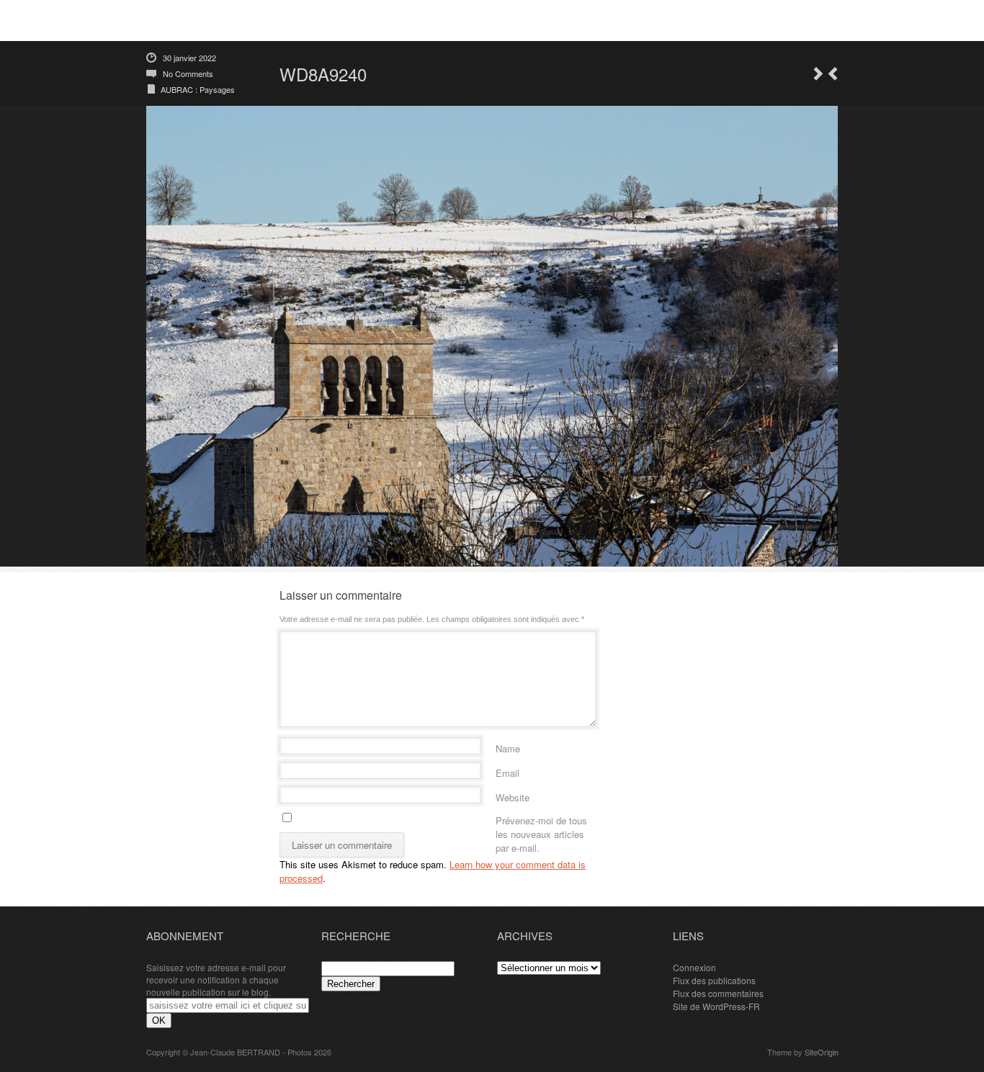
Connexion (694, 967)
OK (159, 1020)
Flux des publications (714, 980)
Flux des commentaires (718, 993)
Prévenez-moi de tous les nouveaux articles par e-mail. (541, 818)
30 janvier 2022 (189, 57)
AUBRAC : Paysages (198, 89)
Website (512, 795)
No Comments (188, 73)
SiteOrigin (821, 1052)
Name (508, 746)
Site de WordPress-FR (716, 1006)
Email (507, 770)
